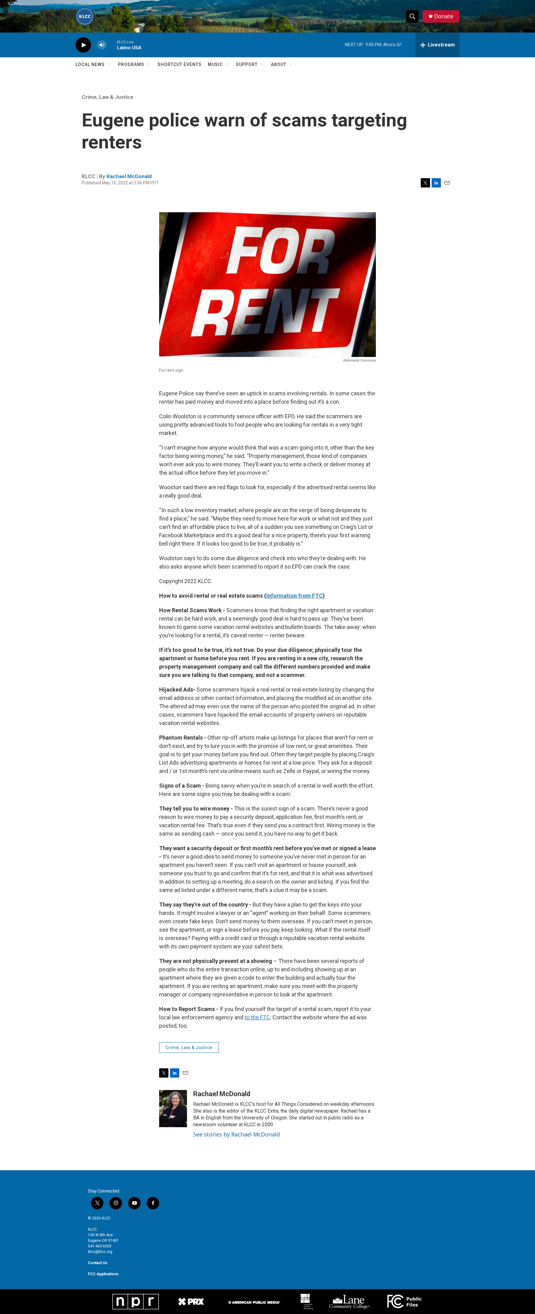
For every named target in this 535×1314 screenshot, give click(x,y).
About (278, 64)
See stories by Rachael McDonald (236, 1134)
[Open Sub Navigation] (109, 64)
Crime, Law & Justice (107, 97)
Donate (443, 16)
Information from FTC (294, 595)
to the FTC (257, 1017)
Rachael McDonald (129, 176)
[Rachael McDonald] (173, 1108)
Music (215, 64)
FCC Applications (103, 1274)
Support (247, 64)
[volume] (102, 45)
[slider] (112, 45)
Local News (90, 64)
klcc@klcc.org (100, 1252)
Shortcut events (180, 64)
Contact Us (97, 1263)
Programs (131, 64)
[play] (83, 45)
